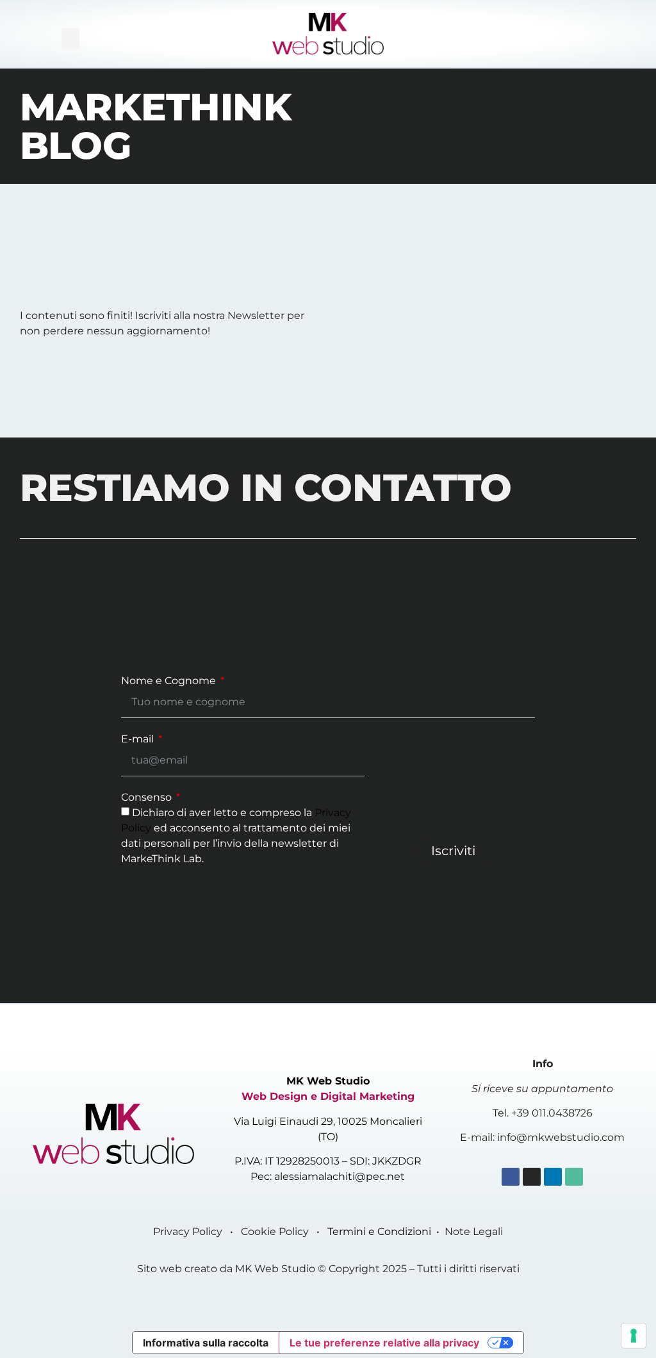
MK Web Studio (275, 1269)
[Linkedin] (553, 1177)
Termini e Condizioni (379, 1231)
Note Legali (474, 1231)
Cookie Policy (275, 1231)
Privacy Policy (187, 1231)
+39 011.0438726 (552, 1113)
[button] (70, 38)
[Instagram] (532, 1177)
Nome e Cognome (169, 681)
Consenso (147, 797)
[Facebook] (511, 1177)
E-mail (138, 739)
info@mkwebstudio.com (561, 1137)
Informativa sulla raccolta (205, 1342)
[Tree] (574, 1177)
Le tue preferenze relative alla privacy (384, 1342)
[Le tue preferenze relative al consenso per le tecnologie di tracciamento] (633, 1335)
